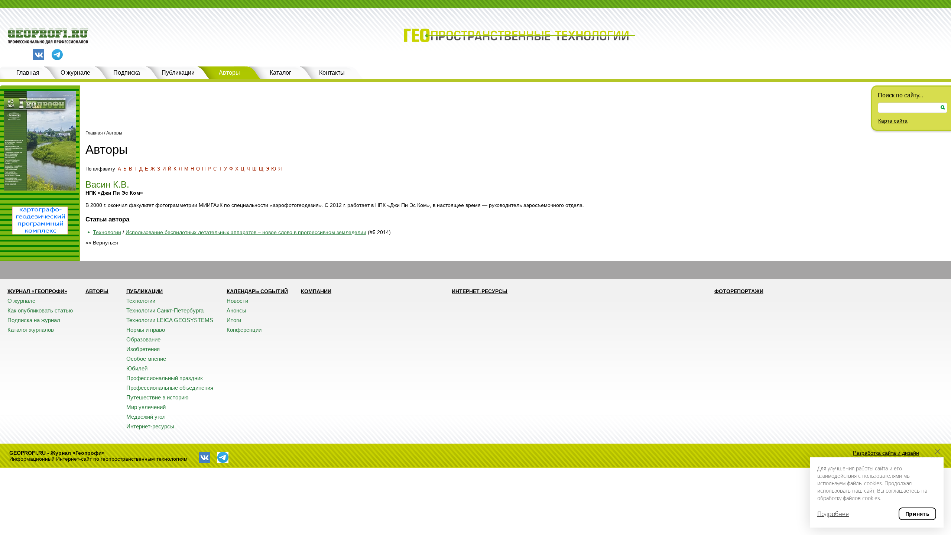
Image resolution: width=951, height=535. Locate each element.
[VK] (38, 54)
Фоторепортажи (738, 291)
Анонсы (236, 310)
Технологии (107, 232)
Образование (143, 339)
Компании (316, 291)
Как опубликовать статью (40, 310)
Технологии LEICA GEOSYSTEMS (169, 320)
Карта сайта (893, 121)
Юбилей (136, 368)
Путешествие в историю (157, 397)
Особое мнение (146, 359)
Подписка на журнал (33, 320)
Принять (917, 513)
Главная (27, 72)
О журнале (75, 72)
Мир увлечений (146, 407)
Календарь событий (257, 291)
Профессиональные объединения (169, 388)
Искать (943, 107)
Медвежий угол (146, 417)
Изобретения (143, 349)
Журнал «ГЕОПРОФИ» (37, 291)
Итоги (234, 320)
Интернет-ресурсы (150, 426)
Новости (237, 301)
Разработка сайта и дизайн (886, 453)
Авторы (229, 72)
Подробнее (833, 514)
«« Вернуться (101, 243)
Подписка (126, 72)
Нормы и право (145, 330)
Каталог (280, 72)
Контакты (332, 72)
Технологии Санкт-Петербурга (165, 310)
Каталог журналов (30, 330)
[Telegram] (57, 55)
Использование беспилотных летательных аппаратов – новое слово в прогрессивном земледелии (246, 232)
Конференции (244, 330)
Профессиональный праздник (164, 378)
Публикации (178, 72)
